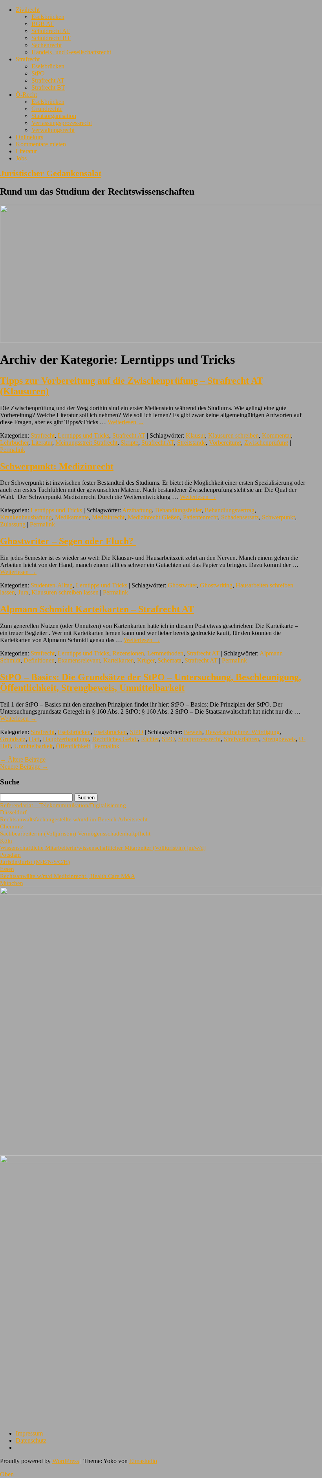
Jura (23, 592)
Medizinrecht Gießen (154, 517)
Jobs (21, 158)
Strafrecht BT (48, 87)
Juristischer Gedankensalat (50, 173)
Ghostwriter (182, 585)
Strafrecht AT (47, 80)
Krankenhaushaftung (26, 517)
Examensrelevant (79, 660)
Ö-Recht (26, 94)
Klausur (195, 435)
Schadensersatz (240, 517)
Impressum (29, 1433)
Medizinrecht (108, 517)
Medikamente (72, 517)
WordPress (65, 1461)
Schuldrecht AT (50, 31)
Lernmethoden (165, 653)
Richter (150, 739)
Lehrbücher (14, 442)
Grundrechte (46, 108)
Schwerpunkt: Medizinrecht (56, 466)
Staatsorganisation (53, 115)
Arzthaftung (137, 510)
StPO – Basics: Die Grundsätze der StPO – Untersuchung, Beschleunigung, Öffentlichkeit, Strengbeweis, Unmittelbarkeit (150, 682)
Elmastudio (143, 1461)
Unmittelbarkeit (33, 746)
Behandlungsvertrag (229, 510)
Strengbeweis (279, 739)
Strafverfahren (241, 739)
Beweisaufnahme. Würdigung (242, 732)
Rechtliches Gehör (115, 739)
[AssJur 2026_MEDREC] (161, 892)
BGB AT (42, 23)
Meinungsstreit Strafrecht (86, 442)
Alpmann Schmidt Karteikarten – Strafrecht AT (97, 609)
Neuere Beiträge (24, 766)
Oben (7, 1474)
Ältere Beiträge (23, 759)
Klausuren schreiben (233, 435)
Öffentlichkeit (73, 746)
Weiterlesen (126, 422)
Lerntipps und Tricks (83, 435)
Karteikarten (118, 660)
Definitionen (39, 660)
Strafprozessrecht (199, 739)
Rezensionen (128, 653)
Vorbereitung (225, 442)
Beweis (193, 732)
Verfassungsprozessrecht (61, 123)
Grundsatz (13, 739)
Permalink (12, 449)
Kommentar (276, 435)
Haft (34, 739)
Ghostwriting (216, 585)
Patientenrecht (200, 517)
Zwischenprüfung (266, 442)
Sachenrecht (46, 45)
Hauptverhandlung (66, 739)
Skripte (129, 442)
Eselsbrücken (47, 16)
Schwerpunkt (278, 517)
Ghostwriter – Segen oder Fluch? (68, 541)
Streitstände (191, 442)
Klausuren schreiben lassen (65, 592)
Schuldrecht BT (51, 38)
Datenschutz (31, 1440)
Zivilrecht (28, 9)
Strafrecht (28, 59)
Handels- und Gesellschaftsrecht (71, 52)
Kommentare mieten (41, 144)
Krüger (145, 660)
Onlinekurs (29, 137)
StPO (38, 73)
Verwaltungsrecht (53, 130)
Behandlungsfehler (178, 510)
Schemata (169, 660)
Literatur (26, 151)
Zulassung (13, 524)
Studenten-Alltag (52, 585)
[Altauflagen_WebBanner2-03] (161, 1161)
